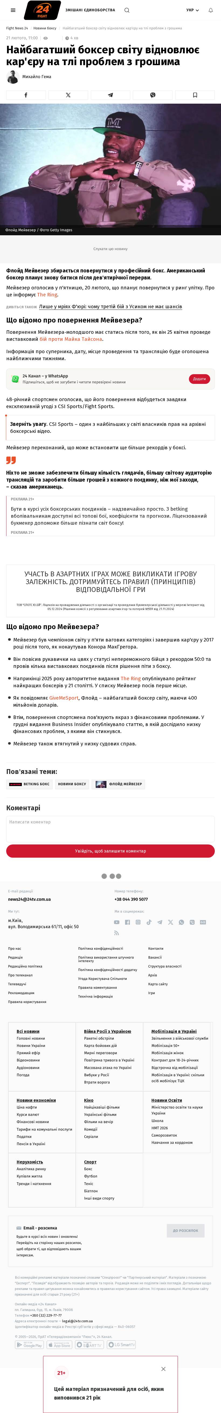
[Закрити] (163, 1369)
